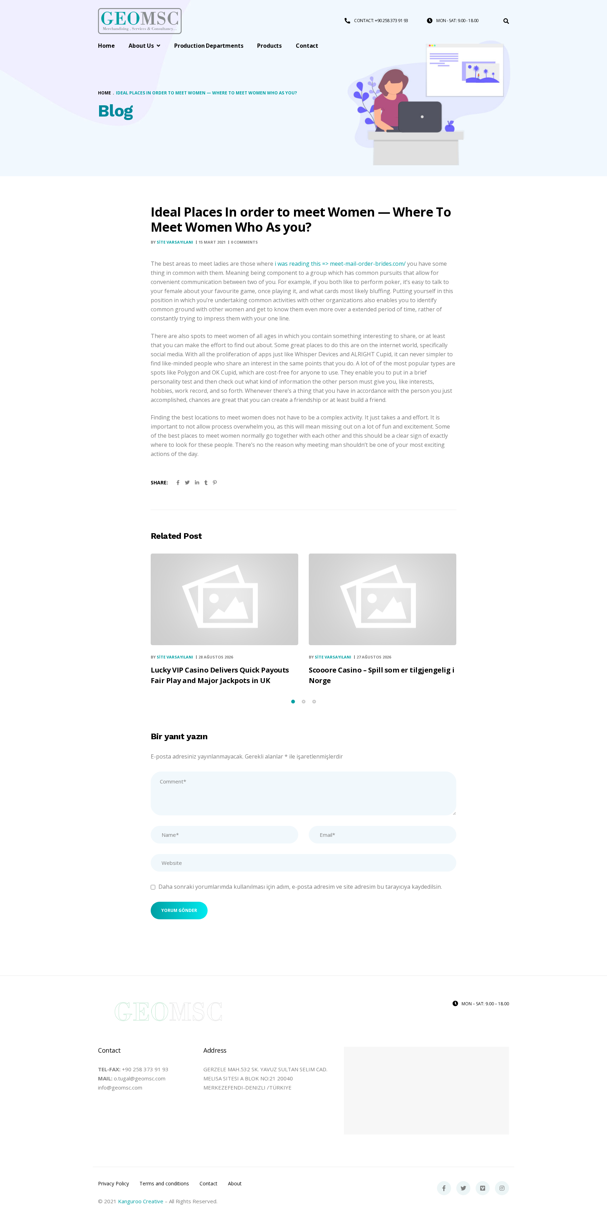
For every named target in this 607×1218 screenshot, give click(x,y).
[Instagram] (502, 1188)
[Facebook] (444, 1188)
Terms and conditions (164, 1183)
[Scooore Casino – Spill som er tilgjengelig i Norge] (382, 599)
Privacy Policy (113, 1183)
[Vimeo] (483, 1188)
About (235, 1183)
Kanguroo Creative (140, 1201)
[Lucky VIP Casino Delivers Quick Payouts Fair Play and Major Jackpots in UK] (224, 599)
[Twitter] (463, 1188)
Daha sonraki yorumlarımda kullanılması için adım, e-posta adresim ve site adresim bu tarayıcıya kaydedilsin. (300, 887)
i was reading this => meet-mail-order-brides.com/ (340, 263)
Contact (208, 1183)
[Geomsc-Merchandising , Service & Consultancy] (140, 21)
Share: (159, 482)
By (172, 242)
